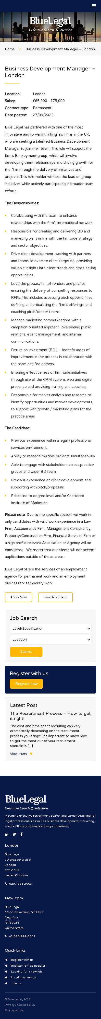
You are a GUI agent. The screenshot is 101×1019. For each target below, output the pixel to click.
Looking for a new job (26, 971)
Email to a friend (55, 597)
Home (10, 49)
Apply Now (18, 597)
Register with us (22, 959)
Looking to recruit (23, 977)
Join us (16, 983)
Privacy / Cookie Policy (20, 1005)
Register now (26, 684)
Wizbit (19, 1010)
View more (18, 754)
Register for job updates (28, 965)
